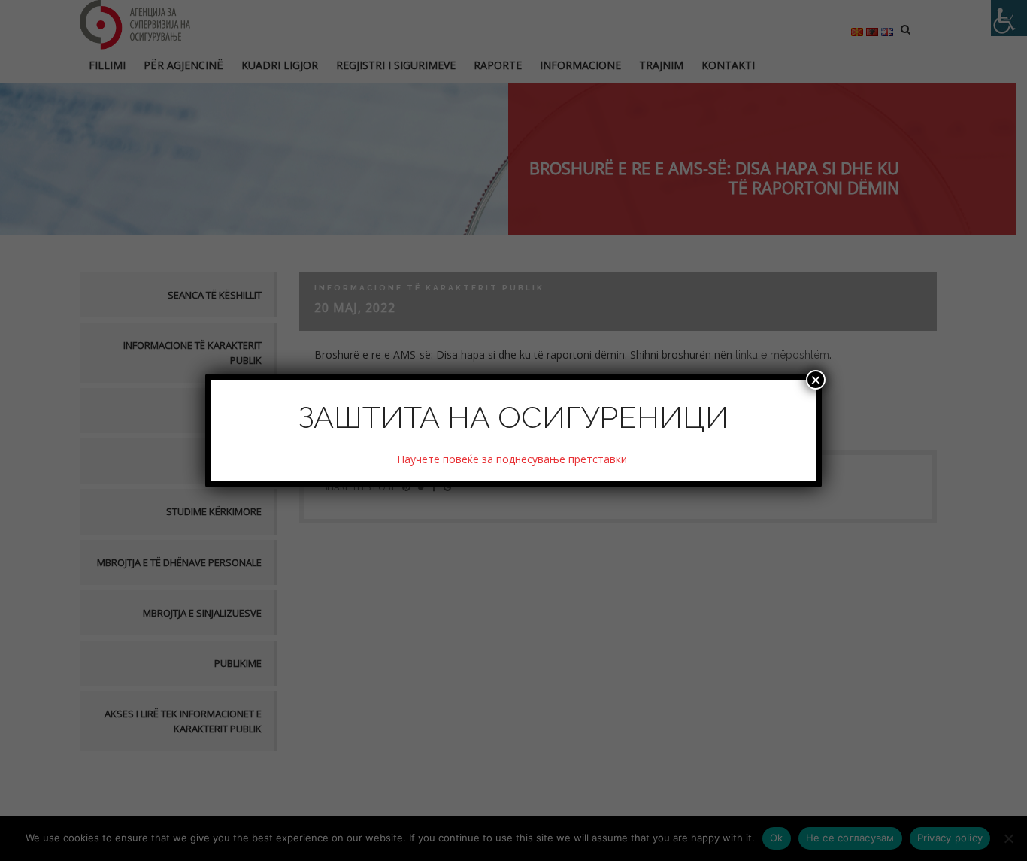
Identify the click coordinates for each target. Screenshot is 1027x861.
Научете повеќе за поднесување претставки (513, 459)
